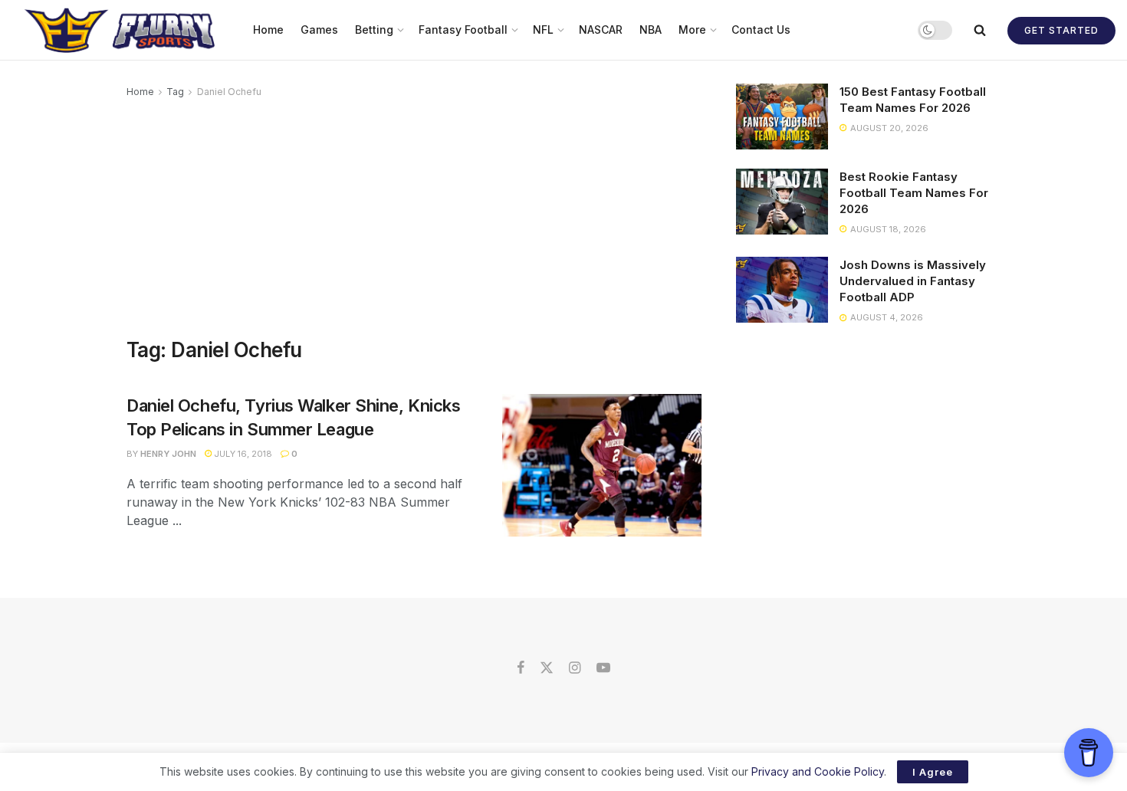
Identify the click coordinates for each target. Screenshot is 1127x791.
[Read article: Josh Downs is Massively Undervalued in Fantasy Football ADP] (782, 290)
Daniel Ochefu (229, 91)
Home (268, 29)
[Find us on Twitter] (547, 668)
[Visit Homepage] (122, 30)
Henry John (168, 453)
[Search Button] (980, 30)
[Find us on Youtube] (603, 668)
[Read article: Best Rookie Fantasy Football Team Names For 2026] (782, 202)
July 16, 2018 (242, 453)
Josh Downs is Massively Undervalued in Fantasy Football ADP (913, 281)
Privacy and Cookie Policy (817, 771)
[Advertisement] (414, 215)
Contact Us (760, 29)
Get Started (1061, 30)
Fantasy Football (463, 29)
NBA (650, 29)
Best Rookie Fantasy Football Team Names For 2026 (914, 192)
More (692, 29)
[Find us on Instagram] (574, 668)
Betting (374, 29)
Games (319, 29)
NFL (543, 29)
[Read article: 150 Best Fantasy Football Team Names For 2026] (782, 116)
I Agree (932, 772)
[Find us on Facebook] (520, 668)
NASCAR (601, 29)
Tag (175, 91)
